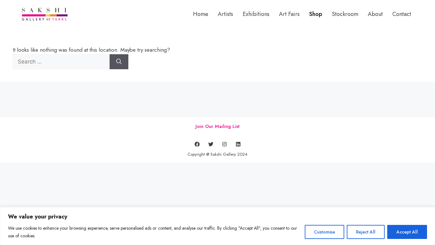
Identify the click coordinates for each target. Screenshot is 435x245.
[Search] (119, 62)
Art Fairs (289, 14)
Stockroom (345, 14)
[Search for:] (61, 61)
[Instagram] (224, 144)
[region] (217, 226)
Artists (225, 14)
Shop (315, 14)
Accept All (407, 232)
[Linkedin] (238, 144)
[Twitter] (211, 144)
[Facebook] (197, 144)
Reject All (365, 232)
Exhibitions (256, 14)
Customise (324, 232)
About (375, 14)
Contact (401, 14)
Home (200, 14)
